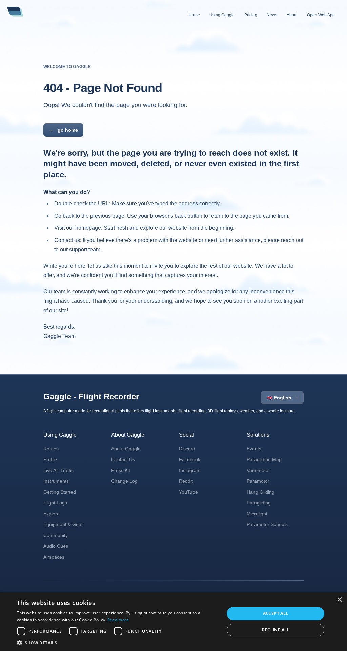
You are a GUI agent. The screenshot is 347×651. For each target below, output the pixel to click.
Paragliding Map (264, 459)
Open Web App (321, 15)
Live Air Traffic (58, 470)
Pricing (250, 15)
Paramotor (258, 481)
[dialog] (173, 621)
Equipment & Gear (63, 524)
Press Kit (120, 470)
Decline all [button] (275, 630)
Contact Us (123, 459)
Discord (187, 448)
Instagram (190, 470)
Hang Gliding (260, 492)
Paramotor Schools (267, 524)
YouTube (188, 492)
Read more (118, 620)
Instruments (56, 481)
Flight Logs (55, 503)
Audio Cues (55, 546)
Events (254, 448)
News (272, 15)
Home (194, 15)
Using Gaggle (222, 15)
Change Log (124, 481)
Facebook (189, 459)
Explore (51, 513)
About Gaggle (126, 448)
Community (55, 535)
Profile (50, 459)
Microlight (257, 513)
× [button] (339, 599)
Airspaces (53, 557)
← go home (63, 130)
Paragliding (259, 503)
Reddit (186, 481)
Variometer (258, 470)
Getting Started (59, 492)
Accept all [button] (275, 613)
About (292, 15)
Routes (51, 448)
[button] (117, 642)
